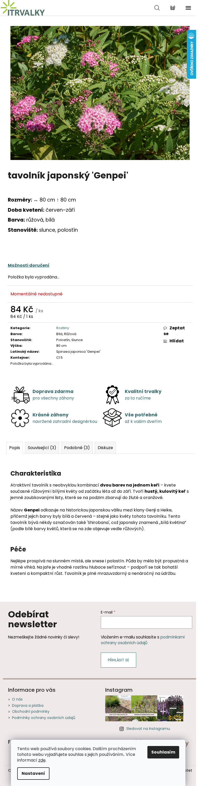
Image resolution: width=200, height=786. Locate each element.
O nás (17, 699)
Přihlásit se (118, 660)
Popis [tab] (14, 448)
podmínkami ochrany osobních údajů (143, 639)
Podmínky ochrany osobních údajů (43, 717)
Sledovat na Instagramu (148, 728)
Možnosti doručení (28, 265)
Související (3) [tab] (42, 448)
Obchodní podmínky (30, 711)
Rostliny (62, 327)
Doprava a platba (27, 705)
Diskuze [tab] (105, 448)
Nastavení (33, 773)
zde (42, 760)
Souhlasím (163, 752)
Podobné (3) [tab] (77, 448)
